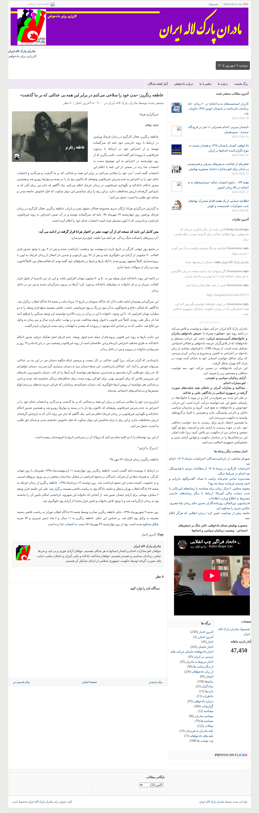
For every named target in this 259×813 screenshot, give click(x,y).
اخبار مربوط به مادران (199, 662)
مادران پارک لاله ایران (21, 51)
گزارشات (207, 706)
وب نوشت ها (205, 740)
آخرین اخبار (83, 103)
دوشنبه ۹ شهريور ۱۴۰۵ (232, 65)
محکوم (147, 524)
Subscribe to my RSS (236, 4)
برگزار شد (55, 488)
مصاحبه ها (207, 721)
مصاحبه (208, 711)
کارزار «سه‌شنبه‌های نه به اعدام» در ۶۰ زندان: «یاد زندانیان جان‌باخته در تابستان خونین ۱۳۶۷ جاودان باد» (218, 108)
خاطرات (208, 696)
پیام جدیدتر (155, 682)
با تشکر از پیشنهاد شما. (199, 262)
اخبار (210, 642)
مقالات (209, 726)
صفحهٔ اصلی (89, 682)
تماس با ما (205, 83)
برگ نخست (241, 83)
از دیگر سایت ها (203, 666)
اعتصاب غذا (67, 524)
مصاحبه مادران (204, 716)
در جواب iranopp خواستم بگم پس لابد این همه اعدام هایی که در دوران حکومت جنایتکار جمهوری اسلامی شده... (210, 309)
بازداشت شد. (105, 482)
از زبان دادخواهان (202, 671)
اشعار (209, 676)
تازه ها (209, 691)
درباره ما (223, 83)
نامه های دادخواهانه (201, 736)
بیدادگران (207, 686)
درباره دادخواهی (183, 83)
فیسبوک (213, 4)
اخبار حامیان (205, 647)
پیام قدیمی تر (21, 682)
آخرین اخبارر (205, 637)
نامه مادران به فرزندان (199, 731)
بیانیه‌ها (209, 681)
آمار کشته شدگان (158, 83)
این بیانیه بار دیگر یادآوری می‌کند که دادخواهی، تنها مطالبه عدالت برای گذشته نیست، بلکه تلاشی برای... (211, 234)
